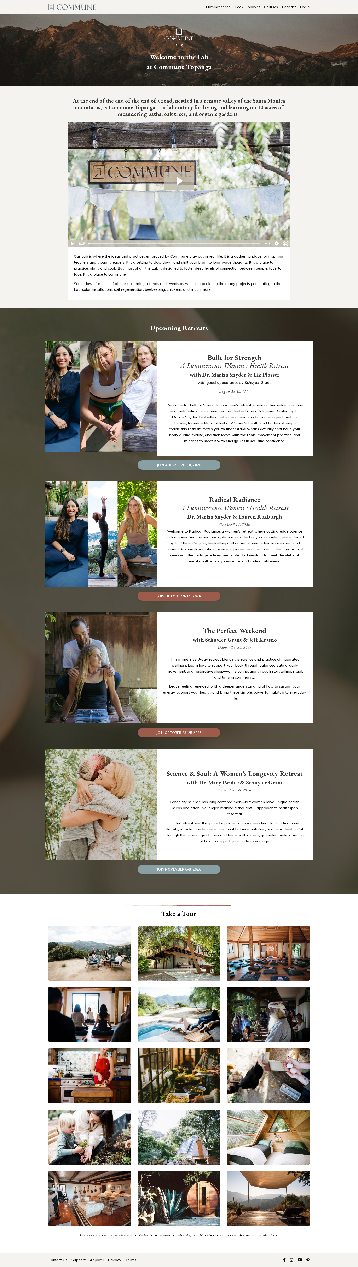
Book (239, 7)
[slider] (174, 243)
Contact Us (57, 1259)
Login (305, 7)
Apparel (97, 1259)
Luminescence (218, 7)
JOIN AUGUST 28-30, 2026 (179, 465)
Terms (130, 1259)
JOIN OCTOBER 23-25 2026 (179, 733)
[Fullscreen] (286, 243)
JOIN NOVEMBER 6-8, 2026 (179, 869)
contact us (268, 1235)
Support (78, 1259)
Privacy (114, 1259)
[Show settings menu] (276, 243)
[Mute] (267, 243)
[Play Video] (72, 243)
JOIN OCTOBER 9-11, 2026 (179, 596)
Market (254, 7)
